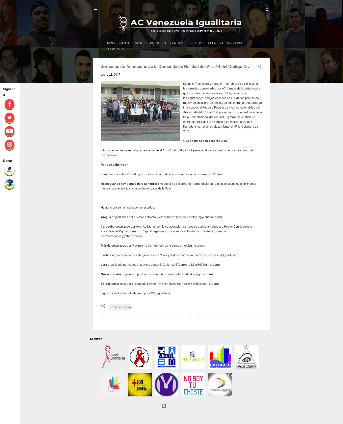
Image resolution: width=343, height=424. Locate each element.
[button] (259, 67)
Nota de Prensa (121, 307)
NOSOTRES (197, 43)
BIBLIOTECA (158, 43)
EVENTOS (140, 43)
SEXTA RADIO (115, 49)
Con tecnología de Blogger (183, 406)
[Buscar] (267, 11)
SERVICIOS (234, 43)
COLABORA (215, 43)
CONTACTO (178, 43)
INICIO (110, 43)
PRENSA (124, 43)
